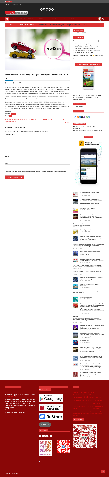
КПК (89, 400)
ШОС (91, 406)
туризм (96, 413)
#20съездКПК (76, 392)
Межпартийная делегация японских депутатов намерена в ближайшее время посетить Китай (91, 253)
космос (75, 411)
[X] (82, 117)
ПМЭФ (84, 404)
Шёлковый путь (98, 406)
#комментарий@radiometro (83, 397)
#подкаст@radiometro (86, 297)
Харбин (85, 406)
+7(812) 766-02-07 (79, 126)
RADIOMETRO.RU (11, 397)
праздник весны (92, 411)
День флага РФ (84, 340)
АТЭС (74, 400)
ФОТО (63, 19)
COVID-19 (97, 397)
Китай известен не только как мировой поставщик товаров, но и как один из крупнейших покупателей (87, 266)
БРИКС (78, 400)
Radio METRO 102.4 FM (79, 33)
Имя (7, 156)
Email (7, 163)
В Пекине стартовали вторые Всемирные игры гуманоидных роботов (91, 278)
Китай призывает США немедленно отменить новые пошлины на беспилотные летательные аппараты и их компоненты (92, 334)
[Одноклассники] (78, 117)
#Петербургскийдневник (96, 394)
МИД (101, 400)
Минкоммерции (76, 404)
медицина (79, 411)
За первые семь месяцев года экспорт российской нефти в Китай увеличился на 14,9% (91, 374)
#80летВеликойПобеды (88, 392)
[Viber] (84, 117)
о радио (13, 19)
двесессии (96, 408)
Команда (22, 19)
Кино (92, 400)
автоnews (13, 113)
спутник (83, 413)
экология (100, 413)
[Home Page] (6, 19)
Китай (97, 400)
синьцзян (100, 411)
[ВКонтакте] (75, 117)
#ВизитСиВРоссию (77, 395)
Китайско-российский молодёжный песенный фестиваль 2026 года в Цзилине (91, 260)
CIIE (94, 397)
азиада (75, 408)
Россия (97, 403)
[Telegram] (89, 117)
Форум (82, 406)
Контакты (72, 19)
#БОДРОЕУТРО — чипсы (87, 208)
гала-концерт (89, 408)
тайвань (87, 413)
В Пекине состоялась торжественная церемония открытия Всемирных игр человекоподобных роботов (90, 238)
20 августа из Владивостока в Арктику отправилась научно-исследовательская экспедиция (91, 358)
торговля (92, 413)
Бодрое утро (85, 400)
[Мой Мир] (80, 117)
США (74, 406)
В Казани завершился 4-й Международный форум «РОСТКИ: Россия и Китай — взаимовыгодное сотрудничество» (92, 327)
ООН (81, 404)
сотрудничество (76, 413)
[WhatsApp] (87, 117)
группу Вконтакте (79, 106)
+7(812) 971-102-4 (79, 130)
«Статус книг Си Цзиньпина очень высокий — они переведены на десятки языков (87, 224)
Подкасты (54, 19)
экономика (75, 415)
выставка (83, 408)
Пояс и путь (89, 404)
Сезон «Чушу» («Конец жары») (89, 230)
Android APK (45, 424)
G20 (101, 397)
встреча (79, 408)
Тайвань (78, 406)
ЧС (88, 406)
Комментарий (10, 134)
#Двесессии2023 (87, 395)
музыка (84, 411)
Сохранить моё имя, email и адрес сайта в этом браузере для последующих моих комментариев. (36, 171)
